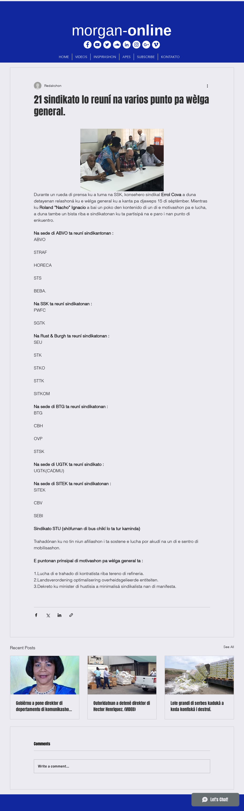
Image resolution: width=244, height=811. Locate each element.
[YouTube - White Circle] (97, 45)
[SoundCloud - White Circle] (117, 45)
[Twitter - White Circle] (107, 45)
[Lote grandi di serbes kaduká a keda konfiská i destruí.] (199, 675)
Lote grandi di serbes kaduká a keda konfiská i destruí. (197, 706)
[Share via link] (71, 615)
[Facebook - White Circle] (88, 45)
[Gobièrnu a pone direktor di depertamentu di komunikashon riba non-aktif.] (44, 675)
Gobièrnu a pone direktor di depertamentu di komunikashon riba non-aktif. (43, 706)
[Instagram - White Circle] (136, 45)
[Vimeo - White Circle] (156, 45)
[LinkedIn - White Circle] (127, 45)
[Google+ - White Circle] (146, 45)
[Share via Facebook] (36, 615)
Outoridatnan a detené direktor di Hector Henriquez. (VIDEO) (121, 706)
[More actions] (207, 85)
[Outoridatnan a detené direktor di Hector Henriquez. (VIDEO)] (122, 675)
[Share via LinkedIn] (59, 615)
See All (229, 647)
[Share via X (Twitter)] (48, 615)
